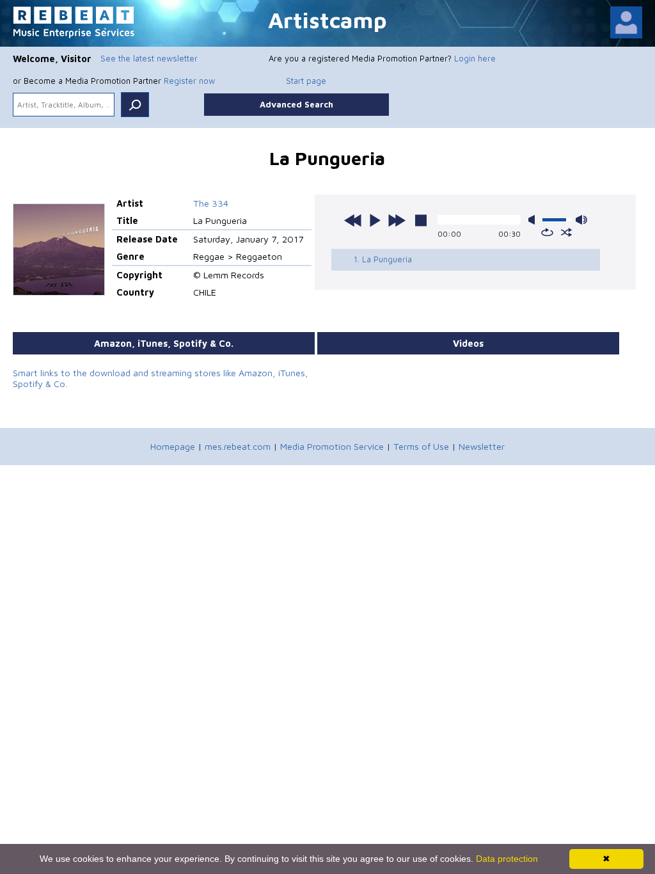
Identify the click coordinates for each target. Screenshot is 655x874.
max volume (581, 220)
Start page (306, 80)
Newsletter (482, 446)
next (397, 220)
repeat (547, 232)
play (375, 220)
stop (421, 220)
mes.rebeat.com (238, 446)
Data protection (507, 859)
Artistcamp (327, 19)
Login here (475, 58)
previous (353, 220)
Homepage (172, 446)
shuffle (566, 232)
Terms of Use (421, 446)
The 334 (210, 203)
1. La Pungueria (383, 259)
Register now (189, 80)
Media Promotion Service (332, 446)
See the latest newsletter (149, 58)
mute (534, 220)
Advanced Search (296, 104)
